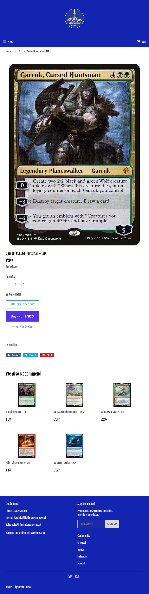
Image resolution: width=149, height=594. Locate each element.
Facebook (81, 542)
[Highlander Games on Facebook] (77, 576)
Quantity (10, 276)
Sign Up (112, 524)
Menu (10, 41)
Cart (143, 41)
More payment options (22, 326)
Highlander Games (22, 587)
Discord (81, 563)
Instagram (82, 556)
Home (8, 51)
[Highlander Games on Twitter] (70, 576)
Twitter (80, 549)
